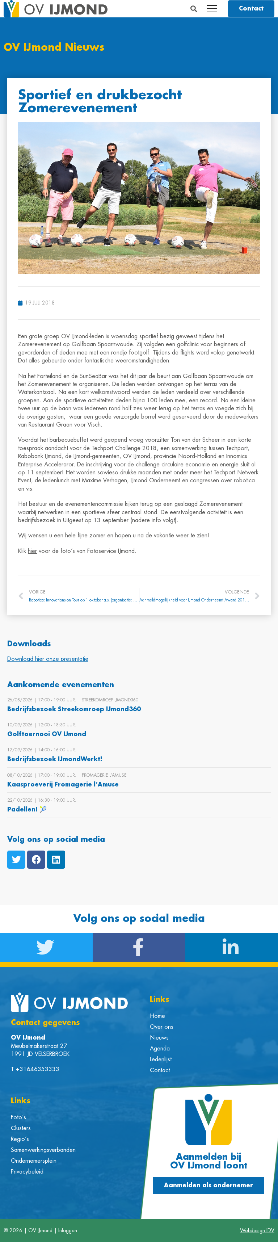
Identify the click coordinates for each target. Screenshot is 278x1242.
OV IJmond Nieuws (54, 48)
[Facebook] (36, 860)
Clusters (21, 1128)
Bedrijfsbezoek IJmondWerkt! (54, 759)
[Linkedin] (56, 860)
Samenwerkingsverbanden (43, 1150)
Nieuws (159, 1038)
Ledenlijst (161, 1059)
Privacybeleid (27, 1172)
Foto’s (18, 1117)
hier (32, 551)
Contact (160, 1070)
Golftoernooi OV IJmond (46, 734)
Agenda (160, 1049)
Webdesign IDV (257, 1230)
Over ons (161, 1027)
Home (157, 1016)
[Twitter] (16, 860)
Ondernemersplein (33, 1161)
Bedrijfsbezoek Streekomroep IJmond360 (74, 709)
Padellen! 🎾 (27, 810)
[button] (194, 9)
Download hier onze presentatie (47, 659)
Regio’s (20, 1139)
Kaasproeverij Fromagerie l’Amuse (63, 785)
